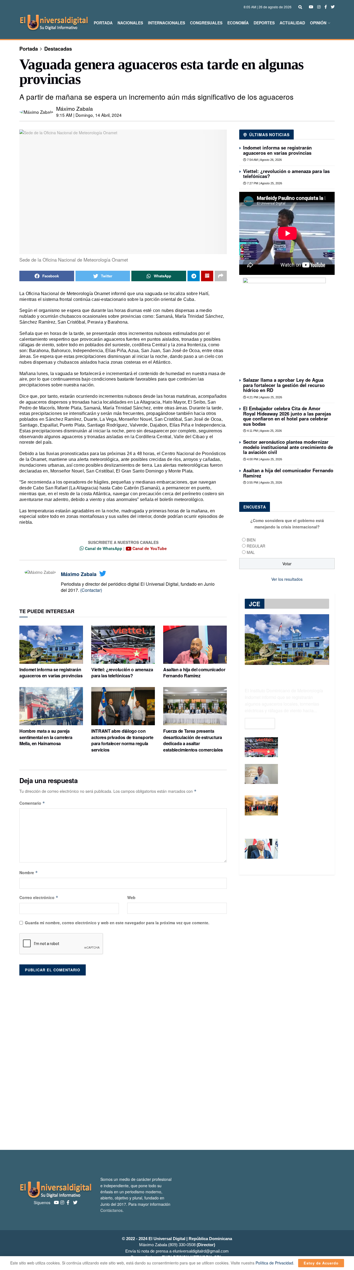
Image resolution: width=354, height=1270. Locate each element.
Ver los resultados (287, 579)
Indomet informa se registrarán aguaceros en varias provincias (50, 672)
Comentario (32, 803)
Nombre (28, 872)
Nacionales (130, 22)
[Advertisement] (177, 1060)
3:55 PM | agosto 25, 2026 (264, 482)
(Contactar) (91, 590)
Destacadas (58, 48)
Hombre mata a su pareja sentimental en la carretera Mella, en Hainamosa (45, 737)
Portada (103, 22)
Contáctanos (111, 1210)
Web (131, 897)
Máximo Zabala (74, 108)
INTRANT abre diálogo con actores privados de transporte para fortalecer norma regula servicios (122, 740)
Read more (260, 723)
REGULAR (256, 546)
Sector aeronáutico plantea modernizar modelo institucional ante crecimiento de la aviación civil (288, 446)
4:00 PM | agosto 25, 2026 (264, 459)
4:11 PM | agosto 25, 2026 (264, 430)
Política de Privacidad (274, 1263)
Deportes (264, 22)
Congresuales (206, 22)
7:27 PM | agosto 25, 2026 (264, 183)
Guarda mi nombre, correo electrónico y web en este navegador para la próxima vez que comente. (117, 922)
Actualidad (292, 22)
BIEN (251, 540)
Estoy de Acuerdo (321, 1263)
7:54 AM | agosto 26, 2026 (264, 159)
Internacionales (166, 22)
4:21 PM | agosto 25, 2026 (264, 397)
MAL (251, 552)
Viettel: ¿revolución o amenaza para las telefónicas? (122, 672)
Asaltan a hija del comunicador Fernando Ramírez (194, 672)
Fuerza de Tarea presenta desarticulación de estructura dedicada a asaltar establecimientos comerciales (193, 740)
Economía (238, 22)
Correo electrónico (38, 897)
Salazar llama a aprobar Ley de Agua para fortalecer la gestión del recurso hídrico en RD (284, 384)
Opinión (318, 22)
